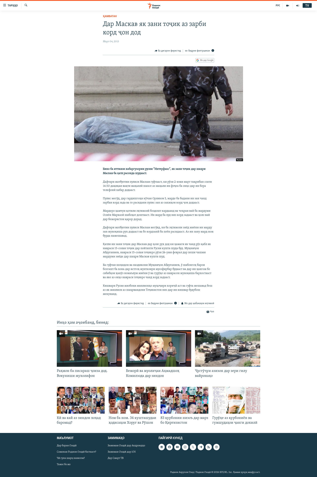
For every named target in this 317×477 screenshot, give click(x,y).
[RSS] (208, 447)
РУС (278, 5)
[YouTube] (288, 5)
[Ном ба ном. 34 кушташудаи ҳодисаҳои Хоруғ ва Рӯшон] (133, 400)
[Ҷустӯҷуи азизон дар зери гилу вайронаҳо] (227, 348)
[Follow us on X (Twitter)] (193, 447)
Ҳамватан (110, 16)
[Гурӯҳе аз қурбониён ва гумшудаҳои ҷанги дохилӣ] (236, 400)
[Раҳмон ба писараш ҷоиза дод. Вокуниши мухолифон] (89, 348)
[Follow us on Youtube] (177, 447)
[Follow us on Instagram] (185, 447)
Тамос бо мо (63, 464)
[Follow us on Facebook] (169, 447)
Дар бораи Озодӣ (67, 445)
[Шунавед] (298, 5)
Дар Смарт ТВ (115, 458)
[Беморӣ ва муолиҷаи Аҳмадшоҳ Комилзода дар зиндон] (158, 348)
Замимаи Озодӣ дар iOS (122, 452)
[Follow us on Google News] (161, 447)
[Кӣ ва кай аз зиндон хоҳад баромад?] (81, 400)
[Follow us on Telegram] (201, 447)
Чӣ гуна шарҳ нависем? (71, 458)
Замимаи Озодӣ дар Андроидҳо (126, 445)
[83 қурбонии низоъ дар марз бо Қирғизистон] (184, 400)
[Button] (168, 51)
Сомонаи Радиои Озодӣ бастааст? (76, 452)
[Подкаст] (216, 447)
